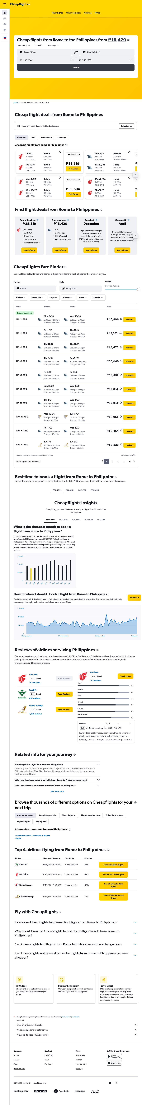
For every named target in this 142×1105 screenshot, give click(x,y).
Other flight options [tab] (114, 815)
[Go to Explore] (4, 30)
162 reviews (34, 682)
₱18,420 (117, 39)
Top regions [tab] (41, 821)
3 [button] (117, 461)
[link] (29, 250)
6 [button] (129, 461)
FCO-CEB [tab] (82, 490)
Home (16, 102)
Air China (33, 674)
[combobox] (53, 45)
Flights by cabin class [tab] (90, 815)
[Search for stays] (4, 18)
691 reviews (34, 698)
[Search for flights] (4, 12)
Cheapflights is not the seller (30, 1025)
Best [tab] (33, 137)
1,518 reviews (35, 714)
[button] (5, 4)
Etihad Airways (36, 705)
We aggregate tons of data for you (32, 1030)
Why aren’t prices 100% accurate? (32, 1035)
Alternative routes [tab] (25, 815)
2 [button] (112, 461)
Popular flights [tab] (23, 821)
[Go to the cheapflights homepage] (20, 4)
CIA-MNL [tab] (70, 490)
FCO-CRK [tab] (95, 490)
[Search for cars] (4, 24)
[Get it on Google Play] (114, 1056)
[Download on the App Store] (114, 1063)
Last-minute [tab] (46, 137)
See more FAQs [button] (57, 791)
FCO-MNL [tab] (57, 490)
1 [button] (106, 461)
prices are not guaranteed (70, 1017)
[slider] (138, 289)
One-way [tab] (62, 137)
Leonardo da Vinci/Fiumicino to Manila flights (32, 836)
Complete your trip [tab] (47, 815)
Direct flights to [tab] (68, 815)
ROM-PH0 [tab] (50, 519)
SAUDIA (32, 690)
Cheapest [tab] (21, 137)
